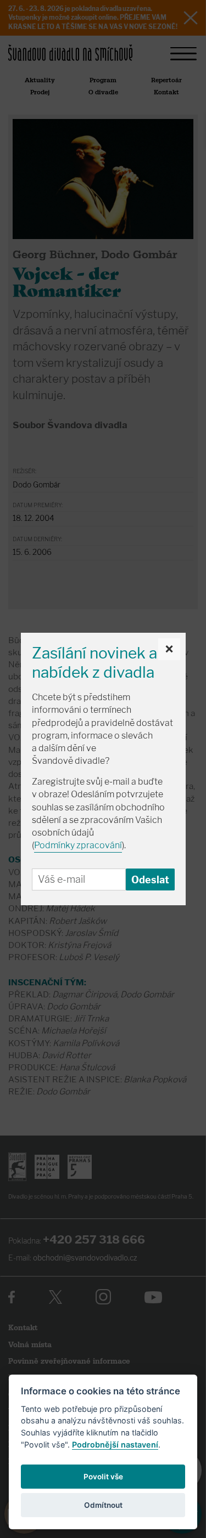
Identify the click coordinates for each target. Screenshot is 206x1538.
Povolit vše (103, 1476)
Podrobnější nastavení (115, 1444)
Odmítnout (103, 1505)
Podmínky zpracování (78, 845)
